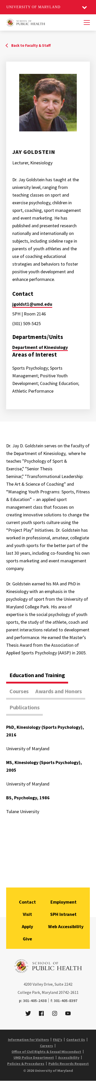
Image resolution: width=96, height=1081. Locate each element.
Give (27, 939)
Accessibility (68, 1057)
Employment (63, 902)
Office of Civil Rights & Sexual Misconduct (46, 1051)
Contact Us (75, 1039)
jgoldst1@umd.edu (32, 304)
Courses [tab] (19, 691)
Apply (27, 926)
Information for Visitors (28, 1039)
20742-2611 (69, 992)
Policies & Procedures (25, 1063)
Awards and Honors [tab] (58, 691)
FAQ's (57, 1039)
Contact (27, 902)
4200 (28, 984)
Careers (46, 1045)
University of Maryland (33, 7)
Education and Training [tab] (37, 675)
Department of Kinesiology (40, 347)
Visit (27, 914)
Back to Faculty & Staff (31, 45)
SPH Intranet (63, 914)
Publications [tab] (24, 707)
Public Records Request (68, 1063)
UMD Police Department (34, 1057)
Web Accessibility (65, 926)
